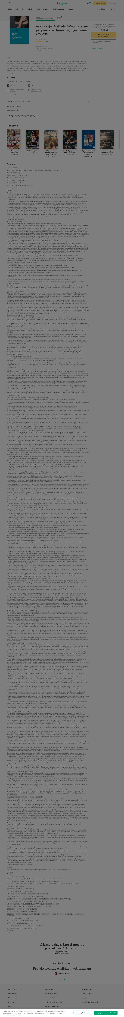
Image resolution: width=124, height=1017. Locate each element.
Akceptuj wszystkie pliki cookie (105, 1013)
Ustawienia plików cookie (82, 1013)
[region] (62, 1012)
